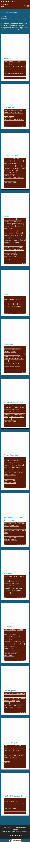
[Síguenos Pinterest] (14, 1)
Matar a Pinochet (11, 156)
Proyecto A (8, 573)
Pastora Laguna (8, 78)
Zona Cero (8, 59)
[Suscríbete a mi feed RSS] (1, 1)
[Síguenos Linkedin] (12, 1)
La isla (6, 216)
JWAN (6, 294)
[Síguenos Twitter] (8, 1)
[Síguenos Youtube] (6, 1)
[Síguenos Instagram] (10, 1)
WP (10, 831)
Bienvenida (9, 12)
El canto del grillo (11, 743)
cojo (6, 263)
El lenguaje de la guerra (13, 402)
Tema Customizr (24, 831)
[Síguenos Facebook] (3, 1)
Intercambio (9, 344)
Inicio (2, 12)
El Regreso (8, 627)
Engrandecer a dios (11, 107)
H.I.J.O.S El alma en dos (13, 796)
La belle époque (10, 691)
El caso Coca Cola (11, 455)
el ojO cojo (11, 827)
